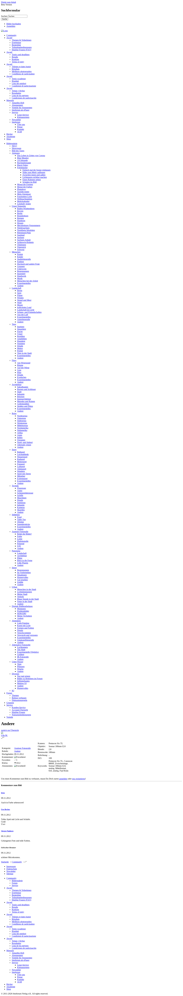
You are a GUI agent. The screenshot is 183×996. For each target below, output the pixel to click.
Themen (15, 695)
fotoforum (16, 122)
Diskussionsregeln (19, 700)
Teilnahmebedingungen (22, 47)
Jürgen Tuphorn (7, 831)
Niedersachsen (23, 228)
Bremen (20, 218)
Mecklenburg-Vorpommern (28, 225)
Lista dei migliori (19, 83)
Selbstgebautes (23, 681)
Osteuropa (21, 418)
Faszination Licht (24, 196)
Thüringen (21, 245)
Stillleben (16, 515)
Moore (20, 305)
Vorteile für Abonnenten (22, 107)
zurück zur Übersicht (10, 730)
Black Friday (22, 165)
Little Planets (22, 563)
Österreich (21, 247)
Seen (19, 293)
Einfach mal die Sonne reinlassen (37, 170)
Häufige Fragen (18, 712)
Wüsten (20, 298)
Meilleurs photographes (22, 71)
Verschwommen (24, 633)
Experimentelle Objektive (28, 652)
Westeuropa (22, 423)
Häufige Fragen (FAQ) (21, 50)
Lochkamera (22, 647)
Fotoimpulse (22, 167)
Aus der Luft (22, 314)
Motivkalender (23, 201)
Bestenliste (16, 45)
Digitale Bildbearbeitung (22, 606)
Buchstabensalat (24, 163)
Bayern (20, 211)
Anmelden (10, 26)
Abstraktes (16, 621)
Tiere (14, 324)
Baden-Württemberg (25, 208)
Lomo (19, 539)
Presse (20, 127)
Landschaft (16, 288)
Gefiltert (20, 654)
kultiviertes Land (24, 307)
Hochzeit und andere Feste (28, 264)
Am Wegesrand (23, 363)
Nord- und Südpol (25, 442)
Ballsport (21, 452)
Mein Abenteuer (24, 194)
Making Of (22, 683)
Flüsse (20, 295)
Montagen (21, 609)
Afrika (20, 433)
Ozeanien (21, 440)
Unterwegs (21, 269)
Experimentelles (24, 283)
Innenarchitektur (24, 399)
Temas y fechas (18, 91)
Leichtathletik (23, 454)
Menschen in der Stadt (26, 589)
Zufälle (20, 582)
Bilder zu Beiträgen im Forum (29, 678)
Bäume (20, 365)
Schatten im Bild (30, 182)
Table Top (21, 519)
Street (14, 568)
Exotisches (21, 377)
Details (20, 346)
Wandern (21, 471)
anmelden (63, 779)
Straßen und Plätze (25, 406)
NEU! (14, 146)
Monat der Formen (25, 184)
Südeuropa (21, 421)
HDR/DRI (21, 613)
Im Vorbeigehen (24, 572)
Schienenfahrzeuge (25, 493)
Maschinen (21, 498)
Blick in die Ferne (24, 560)
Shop (8, 139)
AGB (19, 132)
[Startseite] (4, 31)
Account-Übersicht (20, 710)
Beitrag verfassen (19, 698)
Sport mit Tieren (24, 474)
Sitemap (9, 874)
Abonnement (17, 105)
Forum (9, 693)
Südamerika (22, 430)
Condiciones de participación (24, 98)
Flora (14, 360)
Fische (20, 331)
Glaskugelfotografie (25, 640)
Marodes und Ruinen (26, 401)
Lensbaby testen (24, 204)
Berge (19, 290)
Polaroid (20, 543)
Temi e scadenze (19, 79)
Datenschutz (11, 869)
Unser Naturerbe (19, 206)
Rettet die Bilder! (24, 534)
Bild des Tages (18, 151)
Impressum (11, 866)
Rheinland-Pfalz (24, 233)
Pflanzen (21, 666)
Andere (20, 286)
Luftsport (21, 466)
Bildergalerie (11, 143)
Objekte (20, 522)
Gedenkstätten (23, 404)
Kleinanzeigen (23, 117)
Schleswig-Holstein (25, 242)
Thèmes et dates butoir (21, 66)
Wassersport (22, 457)
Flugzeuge (21, 488)
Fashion (20, 261)
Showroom (16, 148)
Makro (20, 348)
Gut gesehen (22, 580)
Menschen (16, 252)
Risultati (15, 81)
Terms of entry (18, 62)
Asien (19, 435)
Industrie (21, 394)
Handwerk (21, 276)
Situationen (22, 575)
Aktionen (16, 153)
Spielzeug (21, 502)
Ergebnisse (16, 42)
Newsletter (16, 120)
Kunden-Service (19, 707)
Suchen (4, 16)
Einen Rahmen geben (32, 179)
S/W (19, 546)
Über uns (21, 124)
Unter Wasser (17, 662)
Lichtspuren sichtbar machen (35, 177)
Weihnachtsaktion (24, 199)
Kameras (21, 507)
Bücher (9, 134)
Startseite (5, 862)
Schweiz (20, 249)
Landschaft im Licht (25, 310)
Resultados (16, 93)
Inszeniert (21, 274)
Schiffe (20, 495)
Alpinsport (21, 469)
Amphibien (22, 339)
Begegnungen (23, 271)
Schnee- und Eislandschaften (29, 312)
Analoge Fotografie (20, 531)
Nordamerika (22, 428)
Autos (19, 490)
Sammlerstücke (23, 524)
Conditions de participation (23, 74)
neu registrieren (78, 779)
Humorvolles (22, 577)
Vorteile (9, 717)
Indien (20, 437)
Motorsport (22, 462)
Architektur (16, 384)
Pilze (19, 372)
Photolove (21, 189)
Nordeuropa (22, 416)
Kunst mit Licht (23, 625)
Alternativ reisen (24, 445)
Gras (19, 370)
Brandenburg (22, 216)
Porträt (20, 254)
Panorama (16, 551)
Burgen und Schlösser (26, 389)
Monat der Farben (24, 187)
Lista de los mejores (20, 95)
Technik (15, 486)
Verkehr (20, 596)
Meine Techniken (24, 616)
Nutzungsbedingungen (21, 715)
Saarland (21, 235)
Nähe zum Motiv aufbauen (34, 172)
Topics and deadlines (20, 54)
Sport (14, 449)
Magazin (10, 100)
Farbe (19, 536)
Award (9, 38)
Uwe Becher (5, 809)
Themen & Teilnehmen (21, 40)
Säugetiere (21, 329)
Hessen (20, 223)
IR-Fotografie (23, 657)
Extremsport (22, 478)
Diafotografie (22, 541)
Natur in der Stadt (24, 601)
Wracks (20, 669)
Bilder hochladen (13, 24)
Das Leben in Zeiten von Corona (31, 155)
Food (19, 517)
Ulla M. (4, 735)
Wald (19, 302)
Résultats (15, 69)
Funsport (21, 464)
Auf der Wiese (23, 368)
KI (13, 690)
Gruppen (21, 266)
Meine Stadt (22, 594)
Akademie (10, 136)
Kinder (20, 257)
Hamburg (21, 220)
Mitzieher (21, 476)
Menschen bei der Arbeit (27, 281)
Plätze (19, 558)
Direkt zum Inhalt (8, 2)
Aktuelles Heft (18, 103)
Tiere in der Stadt (24, 353)
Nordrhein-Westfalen (26, 230)
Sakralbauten (22, 387)
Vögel (19, 334)
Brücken (20, 396)
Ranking (15, 59)
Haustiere (21, 341)
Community (11, 35)
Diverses (15, 674)
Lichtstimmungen (24, 592)
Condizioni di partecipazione (24, 86)
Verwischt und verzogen (27, 635)
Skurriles (21, 510)
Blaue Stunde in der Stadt (28, 599)
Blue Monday (23, 158)
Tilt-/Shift (21, 650)
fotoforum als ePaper (20, 110)
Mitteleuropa (22, 425)
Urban (14, 587)
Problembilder (23, 611)
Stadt (19, 392)
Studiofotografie (24, 259)
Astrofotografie (23, 319)
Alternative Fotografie (21, 645)
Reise (14, 413)
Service (15, 112)
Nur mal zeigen (23, 676)
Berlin (19, 213)
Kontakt (20, 129)
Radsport (21, 459)
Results (15, 57)
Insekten (20, 327)
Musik (20, 278)
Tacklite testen (23, 192)
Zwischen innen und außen (34, 175)
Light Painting (23, 623)
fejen (3, 793)
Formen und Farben (25, 628)
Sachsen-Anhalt (24, 240)
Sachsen (20, 237)
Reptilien (21, 336)
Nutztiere (21, 343)
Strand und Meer (24, 300)
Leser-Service (23, 115)
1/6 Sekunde (22, 160)
